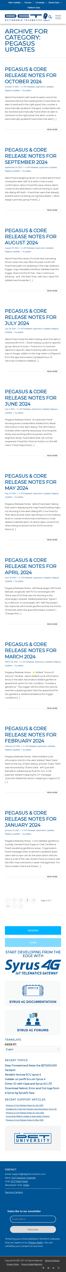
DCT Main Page (19, 1181)
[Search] (48, 17)
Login (33, 942)
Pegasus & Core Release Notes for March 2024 (31, 650)
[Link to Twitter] (43, 1267)
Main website (14, 2)
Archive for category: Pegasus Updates (26, 40)
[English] (15, 1044)
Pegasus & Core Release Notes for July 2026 (24, 1105)
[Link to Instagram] (58, 1267)
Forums (28, 2)
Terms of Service (52, 1260)
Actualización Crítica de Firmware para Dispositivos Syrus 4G (31, 1109)
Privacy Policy (35, 1242)
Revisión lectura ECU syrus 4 (23, 1074)
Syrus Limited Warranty (31, 1264)
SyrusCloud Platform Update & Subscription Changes (28, 1116)
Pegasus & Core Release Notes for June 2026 (25, 1113)
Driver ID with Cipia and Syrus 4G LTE (28, 1083)
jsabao (28, 90)
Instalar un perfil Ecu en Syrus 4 (25, 1079)
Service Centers (14, 1192)
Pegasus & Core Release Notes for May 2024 (31, 482)
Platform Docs (34, 7)
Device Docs (54, 2)
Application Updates (44, 87)
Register (33, 930)
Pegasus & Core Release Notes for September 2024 (31, 156)
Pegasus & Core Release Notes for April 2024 (31, 566)
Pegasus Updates (12, 90)
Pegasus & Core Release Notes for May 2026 (24, 1120)
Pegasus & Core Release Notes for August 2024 (31, 237)
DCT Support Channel (24, 1177)
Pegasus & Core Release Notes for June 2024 (31, 398)
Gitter (26, 1185)
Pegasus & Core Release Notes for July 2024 (31, 317)
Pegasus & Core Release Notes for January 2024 (31, 819)
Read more (52, 129)
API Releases (29, 87)
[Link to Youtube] (48, 1267)
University (40, 2)
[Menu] (56, 17)
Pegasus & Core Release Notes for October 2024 (31, 75)
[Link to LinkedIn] (53, 1267)
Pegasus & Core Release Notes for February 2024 (31, 735)
